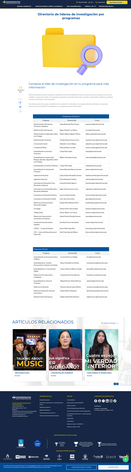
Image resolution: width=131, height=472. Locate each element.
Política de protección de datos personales (49, 415)
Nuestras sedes (82, 2)
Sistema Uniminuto (24, 6)
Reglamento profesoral (45, 410)
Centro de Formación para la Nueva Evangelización (78, 411)
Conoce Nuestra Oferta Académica (48, 6)
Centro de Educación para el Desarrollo (76, 408)
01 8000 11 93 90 (109, 410)
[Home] (11, 2)
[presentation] (115, 384)
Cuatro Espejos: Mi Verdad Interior (63, 373)
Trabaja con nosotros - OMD (73, 426)
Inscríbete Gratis (116, 2)
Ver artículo (17, 375)
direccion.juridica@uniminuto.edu (20, 416)
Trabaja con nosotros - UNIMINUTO (75, 424)
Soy (92, 2)
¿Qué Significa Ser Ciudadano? (26, 373)
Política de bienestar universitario (47, 412)
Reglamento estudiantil (45, 407)
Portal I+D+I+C (90, 6)
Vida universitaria (74, 6)
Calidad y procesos (71, 405)
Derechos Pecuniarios (45, 400)
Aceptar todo (113, 467)
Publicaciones (70, 418)
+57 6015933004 (103, 408)
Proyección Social (106, 6)
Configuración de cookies (81, 467)
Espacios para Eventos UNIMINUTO (75, 402)
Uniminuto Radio (71, 400)
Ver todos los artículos (109, 323)
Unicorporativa (70, 421)
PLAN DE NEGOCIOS (94, 373)
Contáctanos (101, 2)
